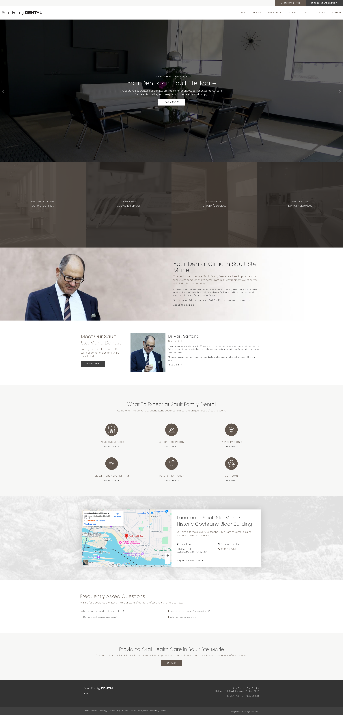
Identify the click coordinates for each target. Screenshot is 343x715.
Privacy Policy (142, 711)
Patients (292, 12)
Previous (3, 92)
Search (163, 711)
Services (256, 12)
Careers (320, 12)
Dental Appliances (300, 206)
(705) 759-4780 (228, 549)
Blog (306, 12)
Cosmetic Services (129, 206)
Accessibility (154, 711)
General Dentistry (43, 206)
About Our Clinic (182, 305)
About (241, 12)
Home (87, 711)
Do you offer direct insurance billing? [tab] (100, 617)
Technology (274, 12)
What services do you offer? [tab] (183, 617)
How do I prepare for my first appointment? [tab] (190, 611)
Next (340, 92)
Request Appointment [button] (326, 3)
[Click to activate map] (127, 538)
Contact (336, 12)
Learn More (171, 102)
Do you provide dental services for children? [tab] (103, 611)
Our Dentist (92, 364)
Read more (174, 365)
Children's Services (214, 206)
